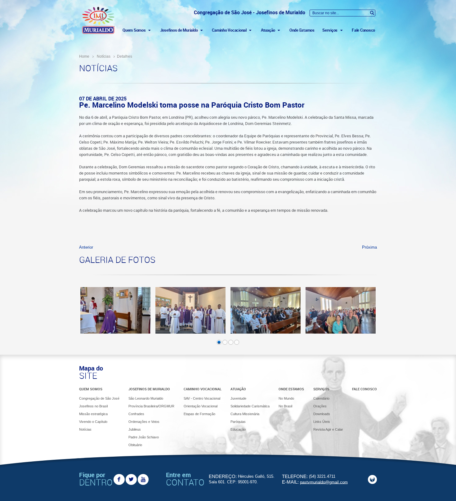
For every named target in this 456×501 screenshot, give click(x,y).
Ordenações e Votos (143, 421)
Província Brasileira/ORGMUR (151, 406)
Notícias (103, 56)
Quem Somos (90, 389)
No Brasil (285, 406)
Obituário (135, 445)
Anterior (86, 247)
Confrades (136, 414)
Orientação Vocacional (200, 406)
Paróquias (238, 421)
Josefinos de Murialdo (149, 389)
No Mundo (286, 398)
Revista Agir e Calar (328, 429)
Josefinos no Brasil (93, 406)
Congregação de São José (99, 398)
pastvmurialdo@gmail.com (324, 482)
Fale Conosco (363, 30)
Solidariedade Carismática (250, 406)
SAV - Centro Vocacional (202, 398)
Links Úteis (321, 421)
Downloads (321, 414)
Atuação (238, 389)
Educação (238, 429)
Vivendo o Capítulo (93, 421)
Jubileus (134, 429)
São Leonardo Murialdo (145, 398)
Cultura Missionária (244, 414)
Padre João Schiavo (143, 437)
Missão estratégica (93, 414)
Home (84, 56)
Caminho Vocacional (202, 389)
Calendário (321, 398)
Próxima (369, 247)
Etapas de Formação (199, 414)
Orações (320, 406)
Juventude (238, 398)
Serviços (321, 389)
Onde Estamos (302, 30)
